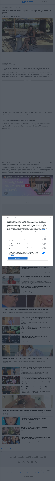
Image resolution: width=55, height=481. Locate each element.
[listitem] (27, 236)
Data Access (27, 263)
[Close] (50, 218)
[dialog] (27, 240)
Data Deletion (20, 263)
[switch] (44, 239)
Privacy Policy (35, 263)
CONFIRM (17, 258)
